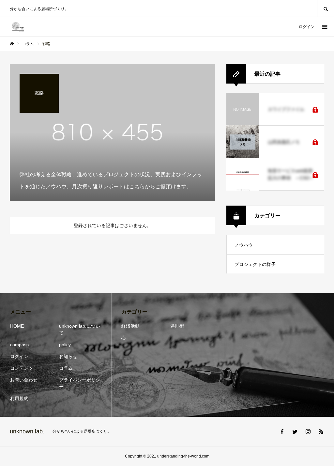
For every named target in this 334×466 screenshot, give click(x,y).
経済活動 (130, 326)
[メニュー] (324, 27)
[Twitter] (295, 431)
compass (19, 344)
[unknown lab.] (18, 27)
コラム (66, 368)
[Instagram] (308, 431)
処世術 (177, 326)
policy (65, 344)
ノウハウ (244, 245)
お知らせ (68, 356)
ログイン (306, 26)
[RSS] (321, 431)
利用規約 (19, 398)
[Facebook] (282, 431)
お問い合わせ (24, 379)
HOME (17, 326)
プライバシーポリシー (79, 383)
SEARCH (325, 8)
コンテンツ (21, 368)
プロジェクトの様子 (255, 264)
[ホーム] (12, 43)
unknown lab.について (79, 329)
